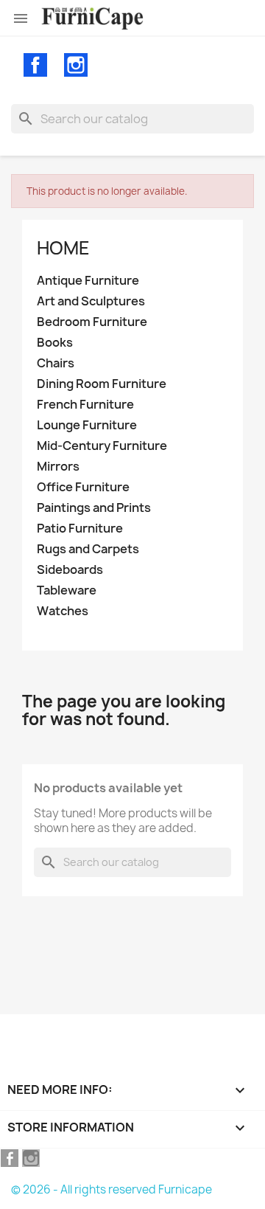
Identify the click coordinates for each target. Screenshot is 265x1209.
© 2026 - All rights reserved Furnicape (111, 1189)
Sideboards (70, 570)
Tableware (66, 590)
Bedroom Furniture (92, 322)
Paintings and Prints (94, 508)
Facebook (35, 65)
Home (63, 247)
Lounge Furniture (87, 425)
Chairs (55, 363)
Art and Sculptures (91, 301)
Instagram (76, 65)
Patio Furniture (80, 528)
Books (55, 342)
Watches (62, 611)
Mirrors (58, 466)
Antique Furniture (88, 280)
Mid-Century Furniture (102, 446)
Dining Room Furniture (101, 384)
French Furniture (85, 404)
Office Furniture (83, 487)
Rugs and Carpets (88, 549)
